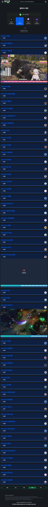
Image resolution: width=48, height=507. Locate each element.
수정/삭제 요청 (29, 502)
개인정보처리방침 (23, 502)
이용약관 (18, 502)
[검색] (45, 2)
